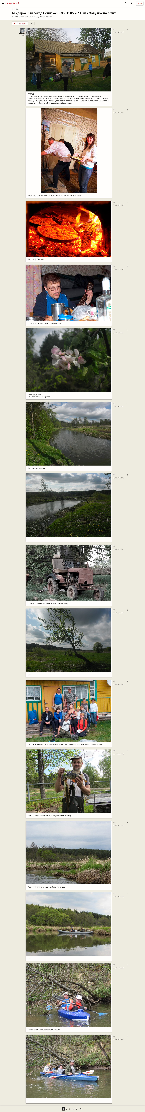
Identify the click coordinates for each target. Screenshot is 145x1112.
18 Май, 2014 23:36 (118, 1039)
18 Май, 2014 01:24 (118, 684)
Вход (140, 3)
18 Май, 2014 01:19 (118, 406)
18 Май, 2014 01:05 (118, 112)
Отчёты (15, 9)
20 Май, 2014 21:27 (47, 17)
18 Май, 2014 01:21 (118, 549)
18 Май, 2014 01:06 (118, 269)
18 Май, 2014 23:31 (118, 825)
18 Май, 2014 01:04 (118, 32)
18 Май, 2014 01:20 (118, 478)
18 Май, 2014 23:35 (118, 968)
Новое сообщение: (26, 17)
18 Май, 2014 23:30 (118, 754)
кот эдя (36, 17)
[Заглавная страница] (12, 1)
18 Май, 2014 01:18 (118, 333)
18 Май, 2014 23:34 (118, 896)
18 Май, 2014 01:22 (118, 613)
